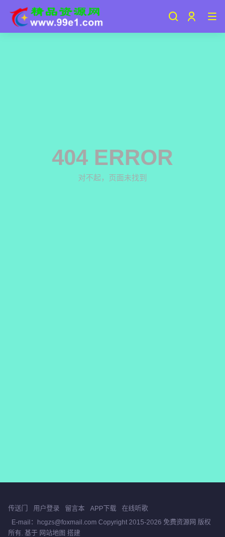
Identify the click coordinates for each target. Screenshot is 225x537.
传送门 (18, 508)
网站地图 (52, 533)
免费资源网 (180, 522)
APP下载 (103, 508)
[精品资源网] (55, 16)
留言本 (75, 508)
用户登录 (46, 508)
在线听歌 (135, 508)
